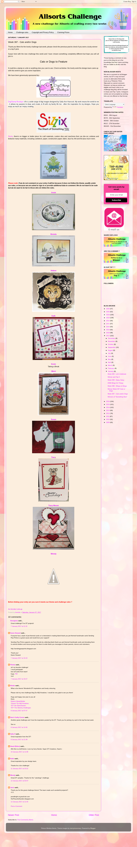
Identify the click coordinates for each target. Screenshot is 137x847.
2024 (108, 315)
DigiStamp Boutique (15, 102)
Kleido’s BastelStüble (18, 701)
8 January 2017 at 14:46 (19, 727)
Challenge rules (22, 32)
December (111, 338)
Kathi (12, 758)
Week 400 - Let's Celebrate (117, 374)
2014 (108, 407)
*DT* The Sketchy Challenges (21, 708)
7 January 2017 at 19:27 (19, 679)
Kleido (12, 685)
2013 (108, 410)
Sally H (12, 734)
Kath (53, 316)
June (110, 356)
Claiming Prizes (63, 32)
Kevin (53, 364)
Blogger (92, 828)
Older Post (94, 815)
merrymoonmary (75, 828)
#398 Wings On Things (115, 383)
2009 (108, 422)
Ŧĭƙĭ (16, 674)
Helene (53, 271)
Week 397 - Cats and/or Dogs (118, 394)
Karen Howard (15, 633)
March (110, 365)
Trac (53, 457)
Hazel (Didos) (15, 746)
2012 (108, 413)
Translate (120, 107)
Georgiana (14, 621)
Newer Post (13, 815)
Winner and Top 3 (114, 377)
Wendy (53, 554)
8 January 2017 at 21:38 (19, 739)
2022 (108, 321)
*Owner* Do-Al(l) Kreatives (20, 703)
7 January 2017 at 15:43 (19, 658)
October (111, 344)
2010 (108, 419)
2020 (108, 327)
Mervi (53, 371)
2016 (108, 401)
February (111, 368)
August (110, 350)
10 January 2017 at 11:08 (19, 752)
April (109, 362)
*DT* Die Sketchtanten (18, 705)
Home (10, 32)
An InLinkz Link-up (15, 609)
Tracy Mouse (53, 505)
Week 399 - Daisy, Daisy (116, 380)
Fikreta (12, 665)
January (111, 371)
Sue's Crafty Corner (17, 717)
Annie (53, 192)
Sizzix (10, 136)
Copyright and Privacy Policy (43, 32)
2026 (108, 309)
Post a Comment (16, 806)
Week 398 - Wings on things (117, 386)
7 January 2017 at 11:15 (19, 626)
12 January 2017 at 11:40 (19, 802)
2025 (108, 312)
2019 (108, 330)
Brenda (54, 234)
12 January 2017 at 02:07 (19, 781)
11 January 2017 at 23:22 (19, 768)
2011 (108, 416)
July (109, 353)
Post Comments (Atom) (25, 820)
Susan (53, 419)
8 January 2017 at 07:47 (19, 710)
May (109, 359)
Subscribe (116, 200)
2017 (108, 336)
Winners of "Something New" (117, 397)
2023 (108, 318)
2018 (108, 333)
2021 (108, 324)
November (111, 341)
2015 (108, 404)
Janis (12, 787)
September (112, 347)
